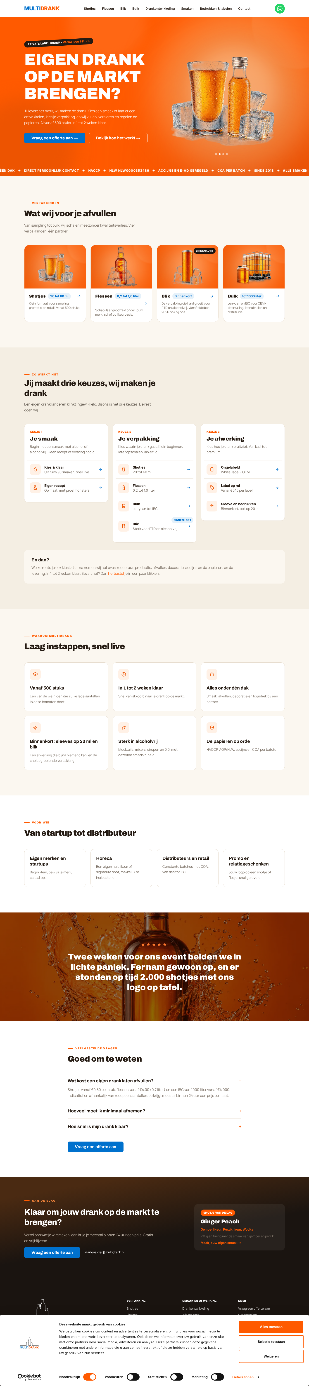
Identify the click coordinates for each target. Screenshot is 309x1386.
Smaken (187, 8)
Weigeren (271, 1356)
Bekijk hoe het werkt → (118, 138)
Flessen (108, 8)
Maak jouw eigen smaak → (221, 1243)
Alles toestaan (271, 1327)
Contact (244, 8)
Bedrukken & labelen (216, 8)
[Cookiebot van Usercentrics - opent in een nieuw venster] (29, 1377)
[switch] (133, 1377)
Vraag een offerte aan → (54, 138)
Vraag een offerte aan (95, 1146)
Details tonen (242, 1377)
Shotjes (90, 8)
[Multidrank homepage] (71, 1310)
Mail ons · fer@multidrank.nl (104, 1252)
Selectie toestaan (271, 1342)
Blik (123, 8)
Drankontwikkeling (160, 8)
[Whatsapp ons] (280, 9)
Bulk (135, 8)
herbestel (116, 573)
